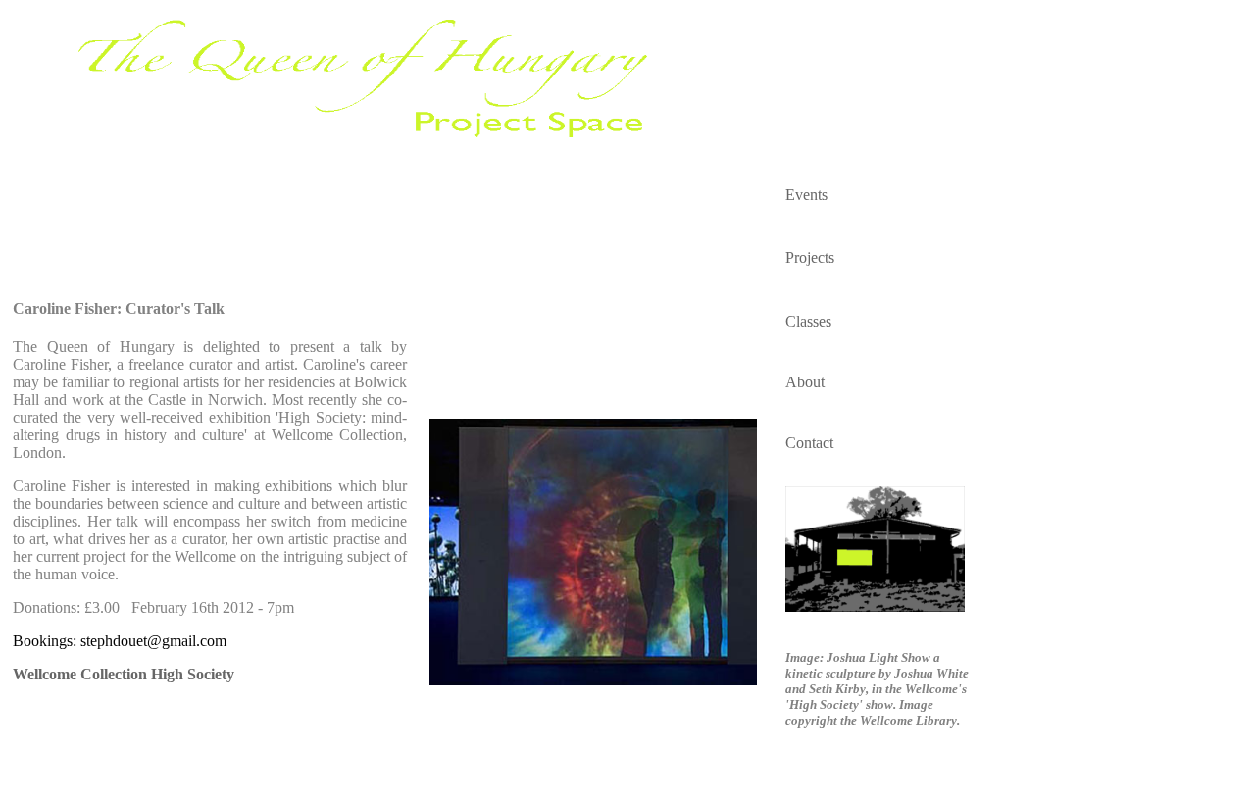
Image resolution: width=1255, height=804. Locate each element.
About (805, 382)
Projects (809, 257)
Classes (808, 321)
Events (806, 194)
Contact (809, 442)
